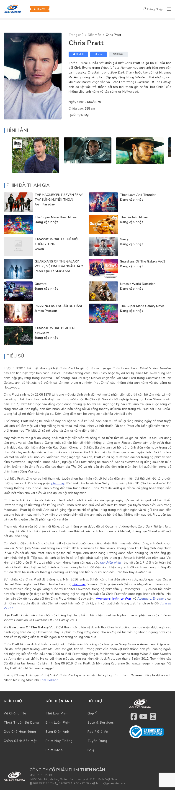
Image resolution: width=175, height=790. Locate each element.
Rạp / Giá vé (98, 732)
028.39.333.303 (43, 783)
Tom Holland (49, 680)
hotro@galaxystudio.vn (111, 783)
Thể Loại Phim (57, 713)
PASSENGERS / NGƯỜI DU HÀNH (59, 306)
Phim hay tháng (59, 741)
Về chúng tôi (15, 713)
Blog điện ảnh (57, 732)
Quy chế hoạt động (20, 732)
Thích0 (80, 54)
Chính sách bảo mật (20, 741)
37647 (119, 54)
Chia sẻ (98, 54)
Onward (40, 284)
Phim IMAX (54, 750)
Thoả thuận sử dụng (21, 722)
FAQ (91, 750)
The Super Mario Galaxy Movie (142, 306)
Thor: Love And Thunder (138, 195)
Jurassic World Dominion (137, 284)
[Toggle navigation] (169, 9)
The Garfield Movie (134, 217)
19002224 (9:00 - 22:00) (74, 783)
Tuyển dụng (97, 741)
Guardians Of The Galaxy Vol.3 (142, 261)
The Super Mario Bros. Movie (56, 217)
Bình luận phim (58, 722)
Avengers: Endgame (151, 598)
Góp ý (93, 713)
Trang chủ (76, 35)
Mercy (124, 239)
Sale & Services (101, 722)
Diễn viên (94, 35)
